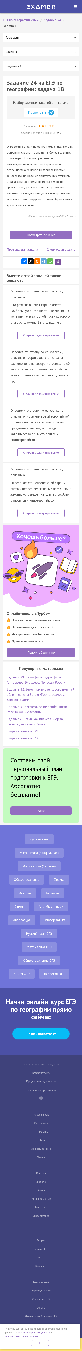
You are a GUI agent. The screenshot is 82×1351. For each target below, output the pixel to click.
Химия (19, 906)
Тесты (41, 1257)
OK (40, 1343)
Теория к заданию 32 (22, 738)
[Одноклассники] (37, 261)
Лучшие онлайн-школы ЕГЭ (41, 1316)
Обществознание (26, 879)
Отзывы (41, 1307)
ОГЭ (41, 1232)
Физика (59, 879)
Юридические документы (41, 1081)
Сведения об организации (41, 1090)
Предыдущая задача (22, 249)
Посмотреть (37, 112)
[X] (31, 261)
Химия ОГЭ (22, 974)
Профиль (43, 1131)
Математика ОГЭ (39, 947)
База (43, 1140)
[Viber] (58, 262)
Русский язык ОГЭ (39, 933)
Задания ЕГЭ (41, 1249)
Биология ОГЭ (54, 974)
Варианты (41, 1266)
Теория (41, 1240)
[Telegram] (44, 261)
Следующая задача (61, 249)
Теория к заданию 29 (22, 731)
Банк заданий (41, 1282)
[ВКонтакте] (24, 261)
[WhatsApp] (50, 261)
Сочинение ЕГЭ (41, 1299)
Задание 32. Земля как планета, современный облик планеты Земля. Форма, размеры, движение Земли (40, 694)
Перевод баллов (41, 1290)
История (25, 893)
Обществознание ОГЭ (39, 960)
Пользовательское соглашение (21, 1336)
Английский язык (51, 906)
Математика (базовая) (39, 866)
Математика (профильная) (39, 852)
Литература (22, 920)
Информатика (55, 920)
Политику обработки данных (34, 1332)
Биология (52, 893)
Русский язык (39, 839)
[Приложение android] (41, 1098)
